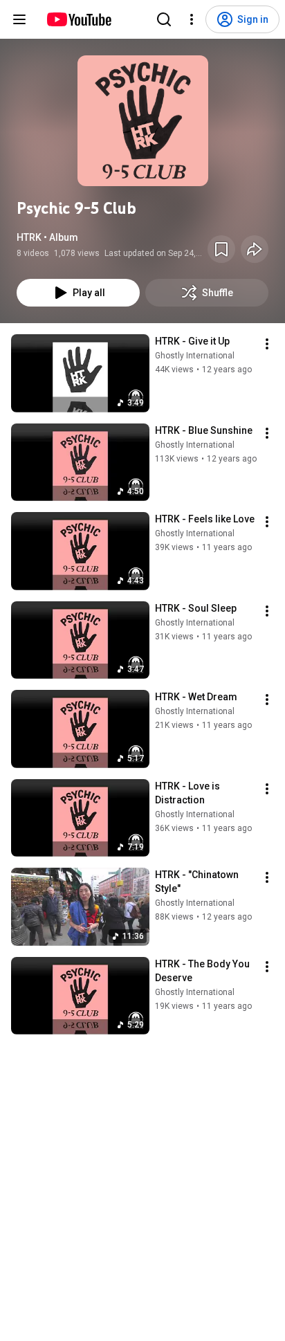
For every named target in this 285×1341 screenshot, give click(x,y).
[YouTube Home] (78, 19)
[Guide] (19, 19)
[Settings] (191, 19)
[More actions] (267, 344)
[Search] (164, 19)
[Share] (254, 249)
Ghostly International (195, 356)
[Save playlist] (221, 249)
